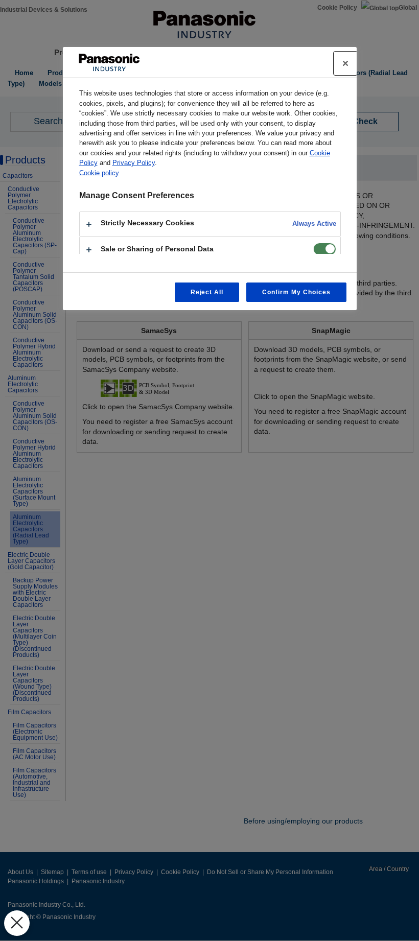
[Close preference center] (345, 63)
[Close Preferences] (17, 923)
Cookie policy (99, 173)
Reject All (207, 292)
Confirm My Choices (296, 292)
